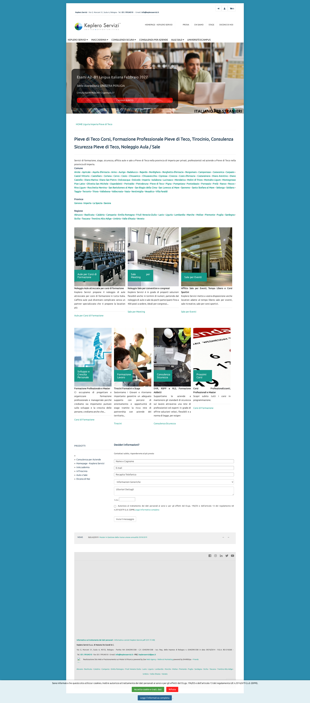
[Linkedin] (221, 555)
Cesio (124, 176)
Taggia (77, 191)
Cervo (116, 176)
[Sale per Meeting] (153, 256)
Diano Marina (91, 180)
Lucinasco (168, 180)
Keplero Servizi (77, 39)
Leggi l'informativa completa (154, 698)
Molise (199, 214)
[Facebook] (209, 555)
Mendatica (180, 180)
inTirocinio (81, 471)
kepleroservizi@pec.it (147, 654)
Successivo (228, 537)
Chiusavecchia (149, 176)
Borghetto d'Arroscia (173, 172)
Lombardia (179, 214)
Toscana (86, 218)
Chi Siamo (198, 25)
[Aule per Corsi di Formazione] (99, 256)
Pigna (168, 183)
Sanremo (185, 187)
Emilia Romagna (126, 214)
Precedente (223, 537)
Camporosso (204, 172)
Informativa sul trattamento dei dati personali (95, 640)
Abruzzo (78, 214)
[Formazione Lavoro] (132, 357)
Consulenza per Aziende (153, 39)
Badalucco (132, 172)
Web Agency (151, 659)
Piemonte (210, 214)
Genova (78, 203)
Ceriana (108, 176)
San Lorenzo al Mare (169, 187)
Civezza (173, 176)
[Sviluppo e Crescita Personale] (93, 357)
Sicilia (77, 218)
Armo (114, 172)
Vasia (127, 191)
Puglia (220, 214)
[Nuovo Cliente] (224, 8)
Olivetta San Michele (97, 183)
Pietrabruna (142, 183)
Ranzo (223, 183)
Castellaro (96, 176)
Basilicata (89, 214)
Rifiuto (172, 689)
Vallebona (105, 191)
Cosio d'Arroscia (187, 176)
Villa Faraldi (162, 191)
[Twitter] (226, 555)
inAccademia (99, 39)
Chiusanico (134, 176)
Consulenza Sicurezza (165, 423)
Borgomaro (191, 172)
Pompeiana (179, 183)
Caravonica (218, 172)
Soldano (230, 187)
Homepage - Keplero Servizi (158, 25)
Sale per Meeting (136, 311)
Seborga (220, 187)
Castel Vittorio (81, 176)
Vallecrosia (117, 191)
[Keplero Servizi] (97, 26)
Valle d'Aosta (128, 218)
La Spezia (97, 203)
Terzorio (87, 191)
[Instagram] (215, 555)
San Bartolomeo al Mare (121, 187)
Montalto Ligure (212, 180)
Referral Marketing (165, 659)
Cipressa (163, 176)
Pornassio (206, 183)
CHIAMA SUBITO (124, 100)
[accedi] (218, 8)
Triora (95, 191)
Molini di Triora (194, 180)
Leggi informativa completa (147, 510)
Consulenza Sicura (122, 39)
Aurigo (122, 172)
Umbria (117, 218)
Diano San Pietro (108, 180)
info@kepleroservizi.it (150, 12)
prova (186, 25)
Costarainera (203, 176)
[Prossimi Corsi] (212, 357)
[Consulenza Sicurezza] (172, 357)
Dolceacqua (124, 180)
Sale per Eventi (188, 311)
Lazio (161, 214)
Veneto (140, 218)
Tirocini (118, 423)
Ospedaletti (116, 183)
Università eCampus (199, 39)
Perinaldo (129, 183)
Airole (77, 172)
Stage (211, 25)
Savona (107, 203)
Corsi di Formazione (84, 419)
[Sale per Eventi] (206, 256)
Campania (111, 214)
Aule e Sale (82, 475)
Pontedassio (193, 183)
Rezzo (231, 183)
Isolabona (156, 180)
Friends (196, 659)
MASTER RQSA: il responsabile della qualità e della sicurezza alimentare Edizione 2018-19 (134, 537)
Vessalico (149, 191)
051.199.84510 (127, 12)
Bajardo (143, 172)
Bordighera (154, 172)
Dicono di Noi (226, 25)
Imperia (94, 124)
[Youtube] (232, 555)
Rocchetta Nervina (97, 187)
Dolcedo (136, 180)
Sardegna (230, 214)
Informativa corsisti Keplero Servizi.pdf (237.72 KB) (134, 640)
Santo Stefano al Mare (203, 187)
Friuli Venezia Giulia (146, 214)
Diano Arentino (220, 176)
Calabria (100, 214)
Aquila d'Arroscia (101, 172)
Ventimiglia (137, 191)
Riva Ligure (80, 187)
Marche (190, 214)
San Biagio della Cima (146, 187)
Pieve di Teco (105, 124)
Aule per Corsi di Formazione (88, 315)
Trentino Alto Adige (102, 218)
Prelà (215, 183)
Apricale (86, 172)
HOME (79, 124)
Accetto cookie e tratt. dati (148, 689)
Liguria (86, 124)
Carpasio (230, 172)
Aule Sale (177, 39)
